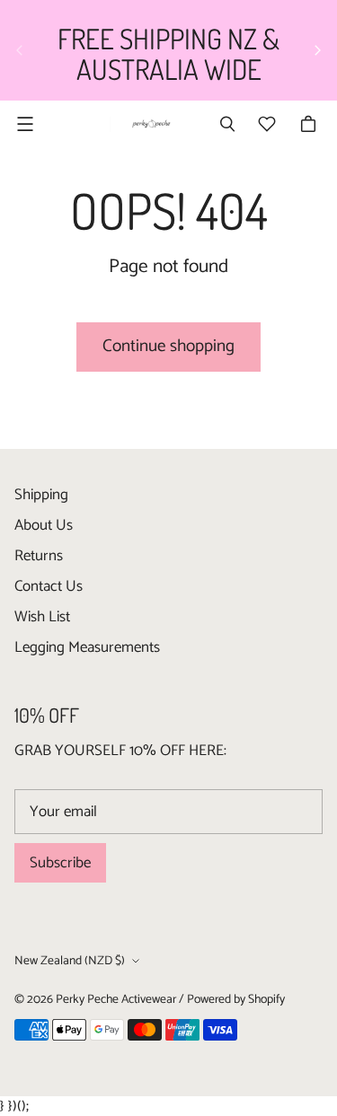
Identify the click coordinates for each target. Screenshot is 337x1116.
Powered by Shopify (236, 999)
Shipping (41, 494)
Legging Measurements (87, 647)
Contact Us (48, 586)
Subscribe (60, 862)
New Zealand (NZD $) (69, 961)
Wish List (42, 616)
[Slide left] (19, 50)
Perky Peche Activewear (116, 999)
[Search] (227, 124)
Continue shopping (168, 346)
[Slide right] (317, 50)
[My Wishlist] (267, 124)
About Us (43, 525)
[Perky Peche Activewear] (149, 124)
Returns (38, 555)
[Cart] (311, 124)
